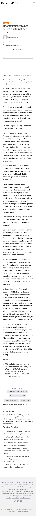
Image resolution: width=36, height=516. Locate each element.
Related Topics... (17, 388)
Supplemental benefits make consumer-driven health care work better (16, 450)
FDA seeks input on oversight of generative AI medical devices (16, 444)
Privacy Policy (12, 511)
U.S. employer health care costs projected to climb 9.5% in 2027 (16, 438)
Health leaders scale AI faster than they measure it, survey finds (17, 432)
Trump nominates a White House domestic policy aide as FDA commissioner (16, 458)
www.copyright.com (17, 417)
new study (19, 107)
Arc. (12, 509)
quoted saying (23, 147)
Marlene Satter (14, 37)
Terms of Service (29, 509)
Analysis (6, 23)
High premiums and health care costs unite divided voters (16, 466)
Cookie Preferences (22, 511)
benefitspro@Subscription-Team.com (18, 498)
